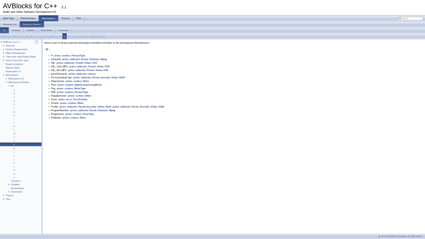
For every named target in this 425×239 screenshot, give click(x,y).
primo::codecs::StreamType (72, 92)
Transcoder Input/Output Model (21, 56)
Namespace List (16, 78)
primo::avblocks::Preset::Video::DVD (89, 66)
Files (8, 199)
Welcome (10, 45)
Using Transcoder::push (17, 60)
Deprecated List (13, 71)
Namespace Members (18, 82)
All (12, 86)
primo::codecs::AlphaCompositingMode (79, 84)
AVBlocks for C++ (11, 42)
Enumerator (16, 192)
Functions (15, 181)
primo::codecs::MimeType (71, 88)
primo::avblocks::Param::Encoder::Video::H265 (138, 106)
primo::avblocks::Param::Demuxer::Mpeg (84, 59)
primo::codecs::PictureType (69, 55)
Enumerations (17, 188)
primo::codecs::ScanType (79, 114)
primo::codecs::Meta (77, 81)
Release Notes (13, 68)
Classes (9, 195)
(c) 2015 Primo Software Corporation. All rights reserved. (400, 236)
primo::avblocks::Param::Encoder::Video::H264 (99, 77)
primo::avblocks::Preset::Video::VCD (77, 63)
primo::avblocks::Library (82, 74)
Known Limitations (14, 64)
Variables (15, 184)
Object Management (15, 53)
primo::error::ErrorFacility (72, 99)
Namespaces (12, 75)
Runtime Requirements (17, 49)
